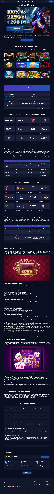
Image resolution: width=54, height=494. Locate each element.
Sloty (44, 49)
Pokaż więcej (27, 472)
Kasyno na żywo (20, 49)
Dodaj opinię (45, 456)
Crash (32, 49)
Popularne (8, 49)
